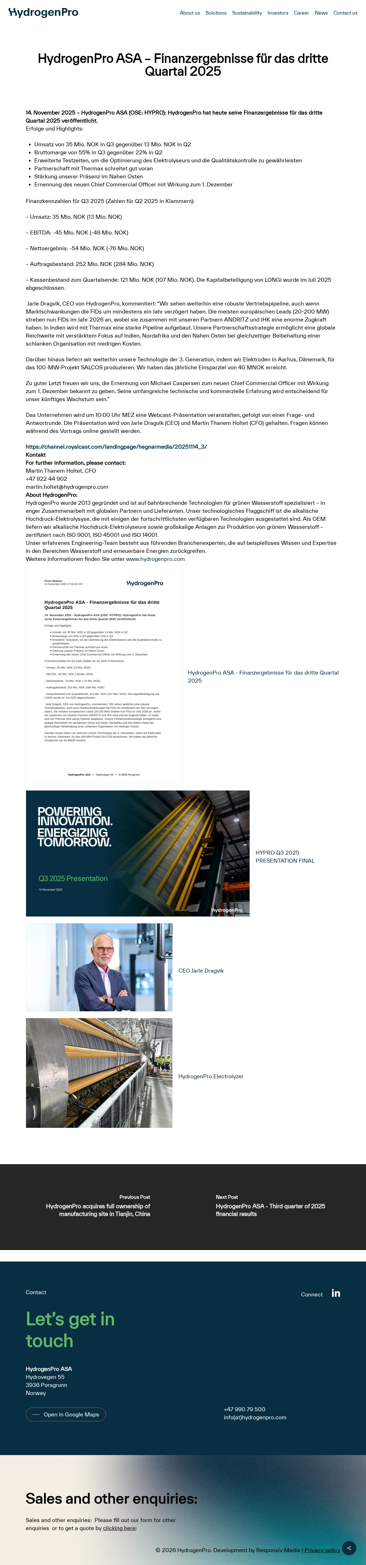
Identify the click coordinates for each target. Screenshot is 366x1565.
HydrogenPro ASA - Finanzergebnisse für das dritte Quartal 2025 (263, 676)
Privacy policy (322, 1550)
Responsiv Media (278, 1550)
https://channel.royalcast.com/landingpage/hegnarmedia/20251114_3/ (116, 447)
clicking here (119, 1528)
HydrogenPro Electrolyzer (211, 1076)
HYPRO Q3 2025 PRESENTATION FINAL (285, 856)
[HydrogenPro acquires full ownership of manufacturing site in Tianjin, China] (91, 1207)
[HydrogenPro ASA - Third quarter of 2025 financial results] (274, 1207)
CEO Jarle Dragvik (201, 970)
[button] (65, 1414)
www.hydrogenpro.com (155, 559)
